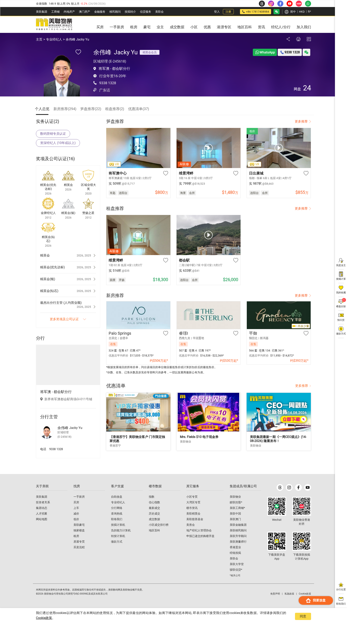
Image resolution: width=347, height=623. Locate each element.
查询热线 (116, 513)
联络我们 (116, 519)
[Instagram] (289, 487)
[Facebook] (298, 487)
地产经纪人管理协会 (199, 530)
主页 (39, 39)
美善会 (190, 524)
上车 (76, 508)
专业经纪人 (54, 39)
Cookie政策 (44, 618)
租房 (76, 536)
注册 (228, 11)
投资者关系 (43, 502)
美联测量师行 (238, 541)
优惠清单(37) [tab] (138, 109)
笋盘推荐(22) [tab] (90, 109)
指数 (151, 496)
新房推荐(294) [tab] (64, 109)
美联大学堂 (237, 564)
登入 (217, 11)
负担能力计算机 (121, 530)
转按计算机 (118, 536)
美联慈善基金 (194, 519)
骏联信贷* (236, 569)
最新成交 (154, 508)
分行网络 (116, 508)
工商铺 (55, 11)
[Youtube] (307, 487)
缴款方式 (116, 541)
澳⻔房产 (84, 11)
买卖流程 (79, 547)
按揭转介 (130, 11)
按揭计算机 (118, 524)
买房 (76, 502)
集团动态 (41, 508)
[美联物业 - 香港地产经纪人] (54, 24)
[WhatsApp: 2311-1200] (308, 4)
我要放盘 (319, 600)
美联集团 (41, 11)
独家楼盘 (79, 530)
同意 (303, 616)
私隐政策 (289, 593)
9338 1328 (107, 83)
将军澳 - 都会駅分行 (114, 68)
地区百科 (154, 530)
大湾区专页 (193, 502)
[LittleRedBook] (301, 506)
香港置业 (235, 547)
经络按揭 (235, 552)
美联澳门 (235, 519)
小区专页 (192, 496)
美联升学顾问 (238, 536)
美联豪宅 (79, 524)
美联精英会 (193, 513)
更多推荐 (301, 121)
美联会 (159, 11)
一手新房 (79, 496)
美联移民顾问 (238, 530)
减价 (76, 513)
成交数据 (154, 519)
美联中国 (235, 513)
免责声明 (275, 593)
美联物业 (235, 496)
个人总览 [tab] (42, 109)
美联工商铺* (237, 508)
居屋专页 (79, 541)
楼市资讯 (192, 508)
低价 (76, 519)
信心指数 (154, 502)
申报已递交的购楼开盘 (200, 536)
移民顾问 (115, 11)
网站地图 (41, 519)
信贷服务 (145, 11)
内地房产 (69, 11)
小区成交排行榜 (158, 524)
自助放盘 (116, 496)
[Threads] (280, 487)
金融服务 (99, 11)
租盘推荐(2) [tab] (114, 109)
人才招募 (41, 513)
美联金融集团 (238, 524)
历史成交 (154, 513)
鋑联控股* (236, 502)
